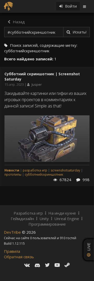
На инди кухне (62, 213)
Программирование (47, 224)
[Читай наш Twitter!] (47, 265)
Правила (12, 251)
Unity (44, 218)
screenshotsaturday (65, 170)
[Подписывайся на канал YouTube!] (57, 265)
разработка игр (35, 170)
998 (85, 179)
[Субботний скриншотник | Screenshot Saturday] (47, 138)
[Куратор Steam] (67, 265)
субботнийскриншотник (44, 174)
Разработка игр (28, 213)
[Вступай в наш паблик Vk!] (27, 265)
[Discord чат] (37, 265)
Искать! (79, 32)
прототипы (12, 174)
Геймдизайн (22, 218)
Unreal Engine (66, 218)
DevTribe (13, 232)
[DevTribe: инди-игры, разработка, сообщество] (9, 6)
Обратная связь (19, 256)
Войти (70, 6)
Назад (18, 21)
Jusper (37, 84)
